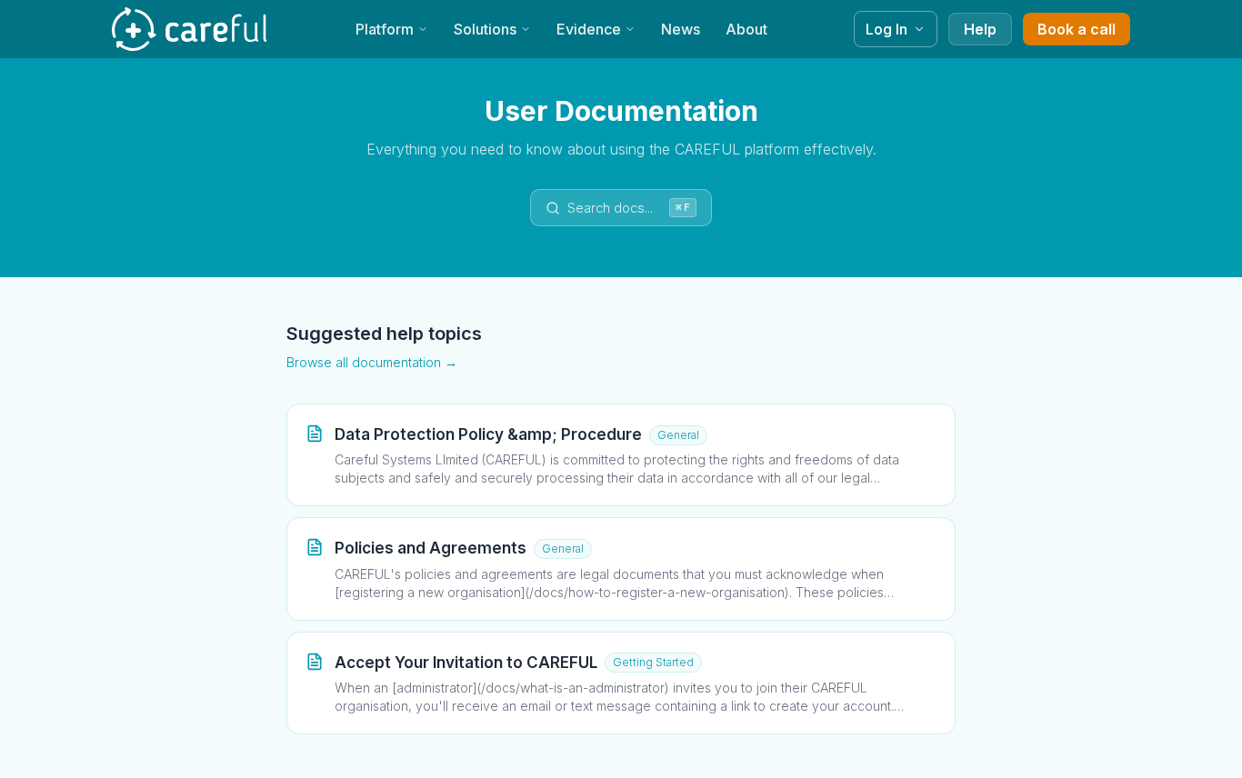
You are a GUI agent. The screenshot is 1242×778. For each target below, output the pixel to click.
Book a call (1076, 29)
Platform (385, 29)
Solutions (485, 29)
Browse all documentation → (371, 362)
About (746, 29)
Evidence (588, 29)
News (680, 29)
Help (980, 29)
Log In (886, 29)
